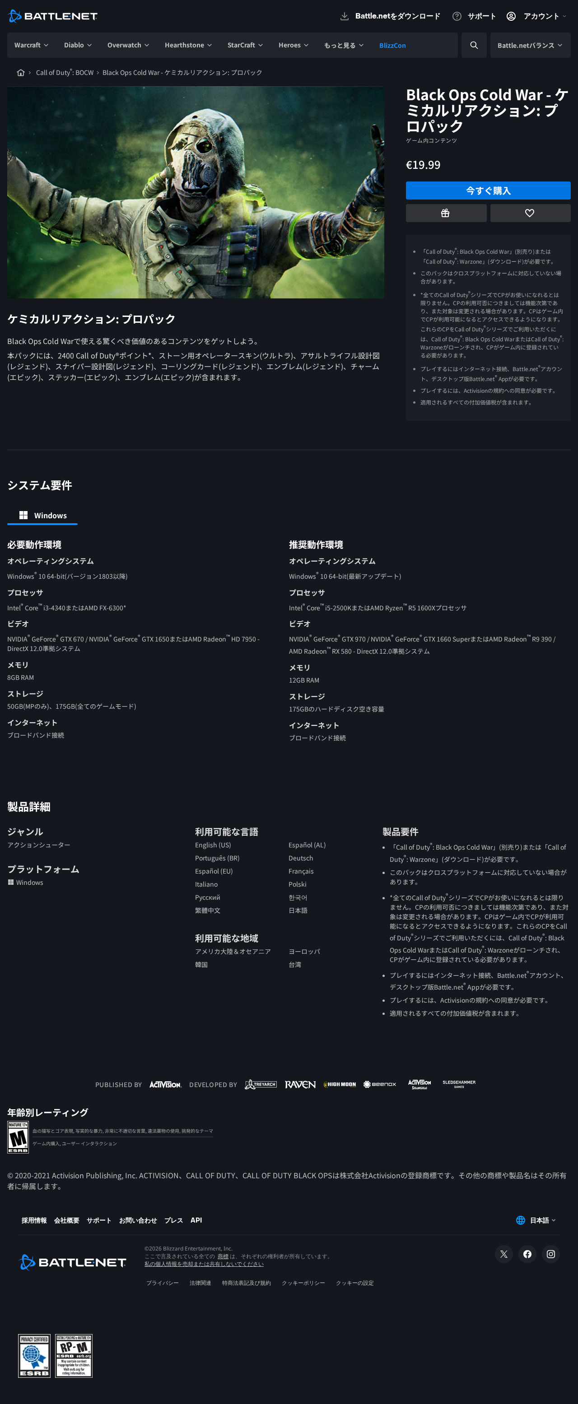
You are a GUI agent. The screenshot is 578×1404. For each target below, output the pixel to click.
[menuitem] (32, 45)
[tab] (42, 515)
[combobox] (466, 45)
